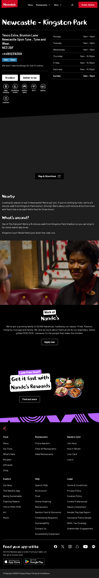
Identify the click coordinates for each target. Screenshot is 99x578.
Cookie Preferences (77, 501)
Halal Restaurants (44, 454)
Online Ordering (43, 501)
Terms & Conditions (77, 485)
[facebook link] (55, 546)
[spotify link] (93, 546)
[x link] (62, 546)
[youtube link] (85, 546)
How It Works (74, 448)
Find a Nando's (42, 443)
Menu (30, 5)
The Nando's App (11, 490)
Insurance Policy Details (79, 517)
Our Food (7, 448)
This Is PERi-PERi (12, 506)
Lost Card (72, 454)
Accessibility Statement (47, 533)
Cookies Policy (74, 496)
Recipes (7, 459)
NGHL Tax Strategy (76, 523)
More (56, 5)
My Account (41, 490)
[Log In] (72, 5)
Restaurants (41, 5)
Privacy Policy (74, 490)
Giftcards (8, 464)
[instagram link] (70, 546)
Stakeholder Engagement (80, 528)
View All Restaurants (45, 448)
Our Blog (7, 485)
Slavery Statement (76, 506)
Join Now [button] (72, 443)
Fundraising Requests (46, 517)
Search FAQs (41, 485)
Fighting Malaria (11, 501)
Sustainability (42, 523)
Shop (5, 470)
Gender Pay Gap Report (79, 512)
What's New (9, 454)
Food (37, 496)
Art (4, 512)
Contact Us (40, 528)
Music (6, 517)
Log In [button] (70, 459)
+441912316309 (12, 54)
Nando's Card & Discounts (48, 512)
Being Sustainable (12, 496)
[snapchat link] (77, 546)
